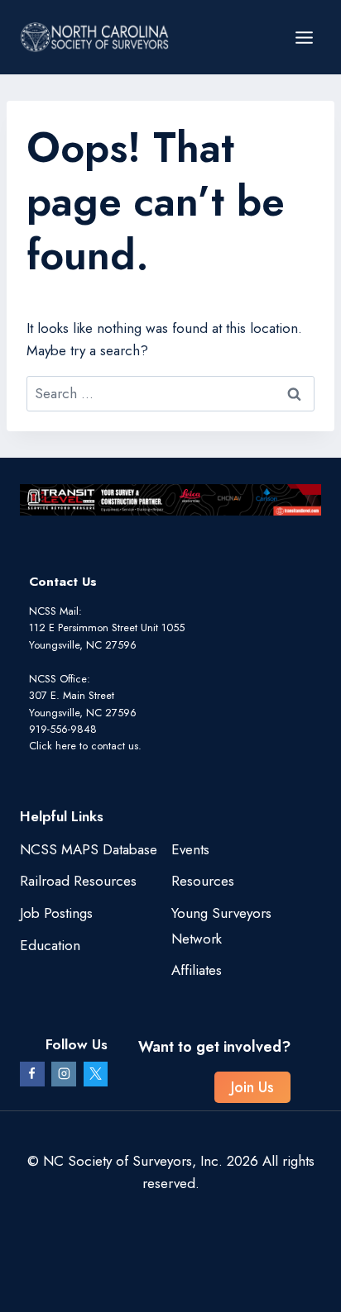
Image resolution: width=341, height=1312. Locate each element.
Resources (202, 881)
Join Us (252, 1087)
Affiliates (196, 970)
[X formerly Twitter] (96, 1074)
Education (50, 945)
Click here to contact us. (85, 745)
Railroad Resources (78, 881)
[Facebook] (32, 1074)
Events (190, 849)
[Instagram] (63, 1074)
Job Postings (56, 913)
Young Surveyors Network (221, 925)
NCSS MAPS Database (88, 849)
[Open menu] (303, 37)
